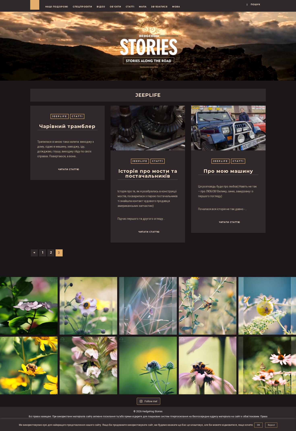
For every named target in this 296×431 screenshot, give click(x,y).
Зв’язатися (159, 6)
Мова (176, 6)
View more (148, 128)
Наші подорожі (56, 6)
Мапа (143, 6)
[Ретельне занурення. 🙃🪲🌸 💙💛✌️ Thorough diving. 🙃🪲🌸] (88, 306)
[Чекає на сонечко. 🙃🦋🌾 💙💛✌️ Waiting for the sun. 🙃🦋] (148, 306)
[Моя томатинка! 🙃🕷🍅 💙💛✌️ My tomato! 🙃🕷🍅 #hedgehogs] (267, 306)
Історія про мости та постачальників (147, 173)
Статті (130, 6)
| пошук (253, 4)
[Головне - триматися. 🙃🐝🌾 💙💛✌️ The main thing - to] (207, 306)
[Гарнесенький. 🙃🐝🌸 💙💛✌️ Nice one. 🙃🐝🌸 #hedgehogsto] (207, 365)
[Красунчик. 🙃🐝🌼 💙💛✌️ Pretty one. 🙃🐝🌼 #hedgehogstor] (29, 365)
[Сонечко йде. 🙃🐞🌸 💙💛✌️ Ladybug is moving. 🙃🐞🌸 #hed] (29, 306)
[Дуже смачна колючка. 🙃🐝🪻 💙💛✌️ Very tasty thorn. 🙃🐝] (148, 365)
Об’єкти (115, 6)
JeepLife (59, 116)
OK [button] (258, 425)
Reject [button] (271, 425)
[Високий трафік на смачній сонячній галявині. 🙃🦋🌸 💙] (267, 365)
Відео (101, 6)
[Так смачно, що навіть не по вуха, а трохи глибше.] (88, 365)
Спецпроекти (82, 6)
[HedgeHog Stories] (148, 41)
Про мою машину (228, 171)
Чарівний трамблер (67, 126)
